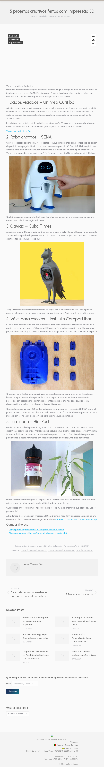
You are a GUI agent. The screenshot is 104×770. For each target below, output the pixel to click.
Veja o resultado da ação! (18, 131)
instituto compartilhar (55, 550)
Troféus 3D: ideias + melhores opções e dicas (84, 653)
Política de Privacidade (68, 764)
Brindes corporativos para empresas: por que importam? (35, 621)
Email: (9, 684)
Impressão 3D (14, 39)
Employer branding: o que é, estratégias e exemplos (35, 636)
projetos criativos (69, 550)
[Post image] (13, 622)
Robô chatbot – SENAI (31, 137)
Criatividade (13, 36)
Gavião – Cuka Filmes (30, 226)
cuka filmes (32, 550)
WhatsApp (59, 757)
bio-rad (24, 550)
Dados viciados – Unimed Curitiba (41, 102)
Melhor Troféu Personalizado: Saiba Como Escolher (81, 638)
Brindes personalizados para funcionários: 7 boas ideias (84, 621)
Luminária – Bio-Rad (30, 421)
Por (71, 546)
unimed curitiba (87, 550)
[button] (52, 184)
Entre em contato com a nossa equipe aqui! (76, 519)
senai (78, 550)
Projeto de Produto (15, 43)
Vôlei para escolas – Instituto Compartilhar (50, 318)
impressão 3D (42, 550)
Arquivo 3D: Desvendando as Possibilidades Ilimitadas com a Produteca (36, 655)
